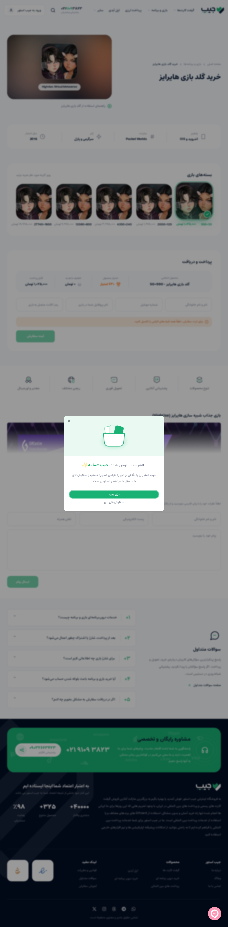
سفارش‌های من (114, 502)
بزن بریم (114, 494)
